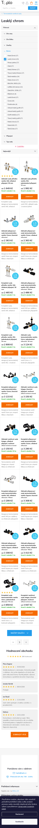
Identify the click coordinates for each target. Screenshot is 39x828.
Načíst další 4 (18, 633)
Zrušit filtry (20, 146)
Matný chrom (13, 80)
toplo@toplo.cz (21, 773)
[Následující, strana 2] (19, 642)
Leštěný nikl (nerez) (15, 87)
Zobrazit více (19, 734)
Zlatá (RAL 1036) (14, 90)
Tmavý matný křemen (16, 73)
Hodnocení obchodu (19, 651)
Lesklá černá (13, 97)
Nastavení (19, 814)
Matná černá (13, 56)
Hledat (33, 8)
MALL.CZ (15, 791)
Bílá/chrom (12, 94)
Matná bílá (12, 125)
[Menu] (36, 3)
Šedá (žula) (12, 129)
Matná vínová (13, 122)
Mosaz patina (13, 63)
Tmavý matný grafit (15, 118)
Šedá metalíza (13, 77)
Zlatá (10, 66)
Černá (11, 101)
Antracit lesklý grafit (15, 111)
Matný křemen (13, 70)
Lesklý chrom (13, 59)
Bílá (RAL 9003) (14, 83)
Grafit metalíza (13, 115)
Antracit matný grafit (15, 108)
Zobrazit (10, 197)
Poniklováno (12, 104)
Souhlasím (19, 821)
